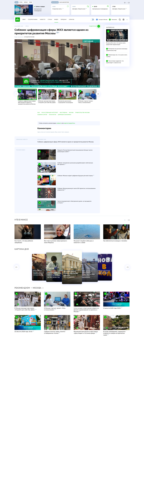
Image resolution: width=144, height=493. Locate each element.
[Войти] (123, 19)
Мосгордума (63, 112)
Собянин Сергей (42, 114)
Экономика (114, 19)
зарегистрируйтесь (69, 123)
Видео (56, 19)
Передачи (63, 19)
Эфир (23, 19)
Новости (42, 19)
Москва (71, 112)
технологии (52, 114)
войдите (59, 123)
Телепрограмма (32, 19)
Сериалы (71, 19)
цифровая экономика (64, 114)
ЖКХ (38, 112)
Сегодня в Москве (103, 19)
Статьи (50, 19)
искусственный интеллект (50, 112)
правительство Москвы (82, 112)
